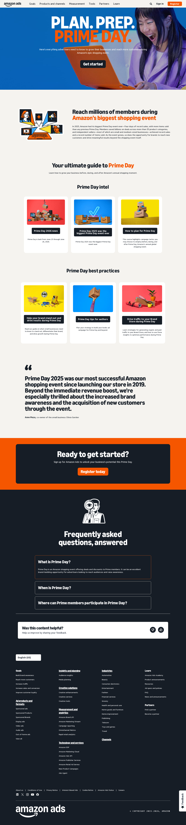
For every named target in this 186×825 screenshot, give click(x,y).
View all (19, 739)
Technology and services (71, 742)
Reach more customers (25, 679)
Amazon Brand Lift (66, 717)
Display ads (20, 721)
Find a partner (150, 710)
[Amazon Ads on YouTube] (32, 795)
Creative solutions (68, 687)
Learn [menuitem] (148, 670)
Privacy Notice (52, 790)
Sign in (160, 3)
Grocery (105, 701)
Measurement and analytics (68, 711)
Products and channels (52, 3)
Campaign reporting (67, 726)
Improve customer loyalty (26, 692)
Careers (121, 790)
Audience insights (66, 675)
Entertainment (108, 688)
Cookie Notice (87, 790)
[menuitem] (28, 722)
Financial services (109, 697)
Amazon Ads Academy (154, 675)
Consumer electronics (110, 684)
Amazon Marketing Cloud (69, 751)
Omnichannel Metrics (67, 730)
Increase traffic (22, 684)
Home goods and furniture (112, 710)
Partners (104, 3)
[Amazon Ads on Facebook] (37, 795)
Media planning (65, 679)
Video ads (20, 726)
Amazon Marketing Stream (69, 721)
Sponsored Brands (23, 717)
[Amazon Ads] (10, 4)
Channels (106, 739)
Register (174, 3)
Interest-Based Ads (70, 790)
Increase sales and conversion (28, 688)
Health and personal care (112, 705)
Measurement (77, 3)
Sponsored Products (24, 713)
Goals (32, 3)
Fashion (105, 692)
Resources (149, 684)
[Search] (151, 4)
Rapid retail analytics (67, 734)
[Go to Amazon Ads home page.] (40, 811)
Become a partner (152, 714)
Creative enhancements (68, 692)
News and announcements (155, 697)
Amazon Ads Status (106, 790)
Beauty (104, 679)
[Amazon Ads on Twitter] (22, 794)
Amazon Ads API (65, 756)
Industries (107, 670)
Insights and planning (69, 670)
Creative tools (64, 701)
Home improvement (110, 714)
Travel (104, 731)
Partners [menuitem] (149, 705)
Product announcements (155, 679)
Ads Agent (63, 773)
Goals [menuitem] (19, 670)
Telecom (105, 722)
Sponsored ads (22, 709)
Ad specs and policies (153, 688)
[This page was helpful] (161, 630)
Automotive (106, 675)
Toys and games (108, 727)
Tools (92, 3)
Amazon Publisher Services (70, 760)
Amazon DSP (64, 747)
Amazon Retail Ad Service (69, 764)
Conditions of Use (35, 790)
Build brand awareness (25, 675)
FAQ (146, 692)
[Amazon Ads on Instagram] (27, 795)
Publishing (106, 718)
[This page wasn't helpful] (153, 630)
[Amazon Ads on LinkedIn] (17, 795)
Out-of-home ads (23, 734)
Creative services (65, 697)
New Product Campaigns (68, 769)
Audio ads (20, 730)
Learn (116, 3)
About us (19, 790)
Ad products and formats (24, 702)
